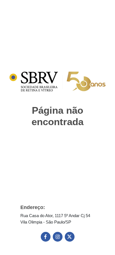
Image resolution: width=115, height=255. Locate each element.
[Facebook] (46, 237)
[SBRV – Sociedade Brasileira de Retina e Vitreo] (57, 81)
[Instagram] (58, 237)
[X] (70, 237)
